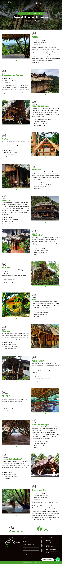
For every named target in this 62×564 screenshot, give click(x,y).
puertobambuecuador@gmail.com (51, 551)
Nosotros (25, 541)
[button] (38, 3)
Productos (25, 554)
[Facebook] (39, 528)
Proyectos (25, 549)
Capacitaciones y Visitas (29, 552)
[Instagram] (45, 528)
